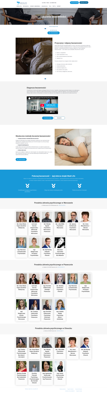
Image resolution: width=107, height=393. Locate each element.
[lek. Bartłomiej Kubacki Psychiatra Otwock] (47, 247)
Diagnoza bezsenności (36, 88)
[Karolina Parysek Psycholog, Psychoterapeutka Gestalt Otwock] (34, 373)
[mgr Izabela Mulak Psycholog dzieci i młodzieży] (60, 310)
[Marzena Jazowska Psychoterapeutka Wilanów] (60, 247)
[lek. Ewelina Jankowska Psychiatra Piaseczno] (34, 310)
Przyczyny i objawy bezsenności (68, 43)
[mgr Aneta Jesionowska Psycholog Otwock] (60, 373)
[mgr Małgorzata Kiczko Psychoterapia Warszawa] (21, 310)
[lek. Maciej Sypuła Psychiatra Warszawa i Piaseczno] (47, 223)
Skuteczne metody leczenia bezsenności (33, 136)
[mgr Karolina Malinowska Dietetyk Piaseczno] (47, 285)
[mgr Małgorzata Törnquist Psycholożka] (34, 247)
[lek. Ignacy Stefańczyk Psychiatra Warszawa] (73, 223)
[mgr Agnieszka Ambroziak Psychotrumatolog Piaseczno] (47, 373)
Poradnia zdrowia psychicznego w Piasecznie (53, 264)
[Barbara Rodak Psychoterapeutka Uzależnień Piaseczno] (21, 373)
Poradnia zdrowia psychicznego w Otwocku (53, 328)
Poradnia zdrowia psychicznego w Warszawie (53, 203)
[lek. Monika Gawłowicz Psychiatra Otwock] (60, 285)
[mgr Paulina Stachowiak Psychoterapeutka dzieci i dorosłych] (21, 348)
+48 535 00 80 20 (60, 330)
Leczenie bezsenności (53, 16)
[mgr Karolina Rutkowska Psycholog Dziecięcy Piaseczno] (47, 310)
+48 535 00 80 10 (61, 267)
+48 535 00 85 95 (61, 205)
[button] (74, 2)
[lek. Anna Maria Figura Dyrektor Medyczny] (21, 223)
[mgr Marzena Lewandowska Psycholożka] (21, 247)
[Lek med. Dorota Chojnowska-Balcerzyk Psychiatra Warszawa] (34, 223)
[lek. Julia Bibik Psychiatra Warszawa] (60, 223)
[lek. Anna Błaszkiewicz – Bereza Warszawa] (85, 223)
